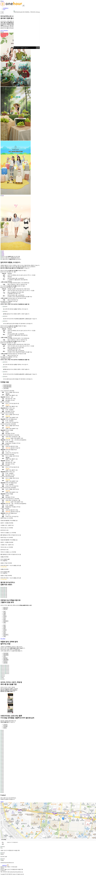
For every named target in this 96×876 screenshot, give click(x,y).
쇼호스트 (5, 724)
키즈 (4, 617)
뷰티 (4, 611)
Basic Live (6, 607)
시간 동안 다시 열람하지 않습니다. (21, 47)
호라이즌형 (6, 653)
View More (3, 638)
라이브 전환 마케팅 (7, 386)
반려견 (5, 727)
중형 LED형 (6, 659)
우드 (4, 656)
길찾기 (2, 801)
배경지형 (5, 658)
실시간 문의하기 (4, 30)
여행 (4, 622)
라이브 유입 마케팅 (7, 385)
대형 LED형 (6, 654)
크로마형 (5, 662)
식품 (4, 613)
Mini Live (5, 609)
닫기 (37, 47)
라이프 (5, 616)
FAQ (4, 9)
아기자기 (5, 661)
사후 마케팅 (6, 388)
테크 (4, 619)
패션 (4, 614)
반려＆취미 (6, 621)
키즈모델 (5, 726)
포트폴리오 (5, 8)
